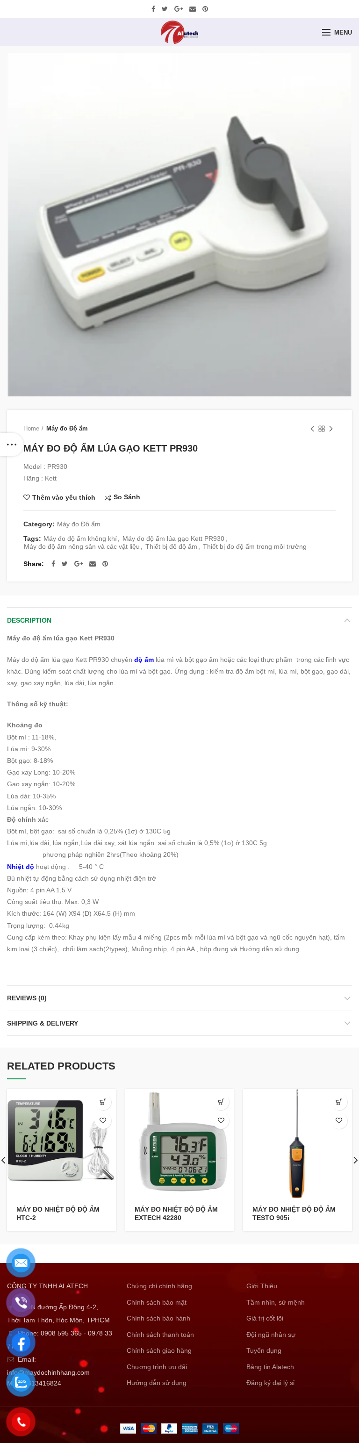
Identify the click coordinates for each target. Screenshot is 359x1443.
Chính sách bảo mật (157, 1302)
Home (31, 428)
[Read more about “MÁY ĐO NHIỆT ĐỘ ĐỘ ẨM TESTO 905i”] (339, 1102)
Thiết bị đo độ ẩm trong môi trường (255, 546)
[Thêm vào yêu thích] (103, 1121)
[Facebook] (153, 9)
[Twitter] (164, 9)
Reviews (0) (27, 998)
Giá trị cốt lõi (264, 1318)
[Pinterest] (205, 9)
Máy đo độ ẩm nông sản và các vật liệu (82, 546)
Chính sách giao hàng (159, 1350)
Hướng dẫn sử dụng (157, 1382)
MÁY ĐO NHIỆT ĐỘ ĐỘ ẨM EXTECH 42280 (176, 1213)
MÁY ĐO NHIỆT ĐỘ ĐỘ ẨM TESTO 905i (294, 1213)
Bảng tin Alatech (270, 1367)
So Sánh (127, 497)
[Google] (178, 9)
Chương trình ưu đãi (157, 1367)
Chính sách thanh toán (160, 1334)
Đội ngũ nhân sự (270, 1334)
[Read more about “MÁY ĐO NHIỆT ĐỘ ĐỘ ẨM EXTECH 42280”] (221, 1102)
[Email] (192, 9)
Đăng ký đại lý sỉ (270, 1382)
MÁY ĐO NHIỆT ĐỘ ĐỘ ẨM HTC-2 (58, 1213)
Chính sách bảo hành (158, 1318)
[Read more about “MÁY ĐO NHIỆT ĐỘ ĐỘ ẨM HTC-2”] (103, 1102)
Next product (331, 428)
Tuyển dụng (263, 1350)
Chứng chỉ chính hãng (159, 1286)
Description (29, 620)
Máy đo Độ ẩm (67, 428)
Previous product (312, 428)
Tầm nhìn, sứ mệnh (275, 1302)
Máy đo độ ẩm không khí (80, 538)
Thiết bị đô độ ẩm (171, 546)
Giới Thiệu (261, 1286)
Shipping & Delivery (42, 1023)
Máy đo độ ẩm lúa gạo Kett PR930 (173, 538)
